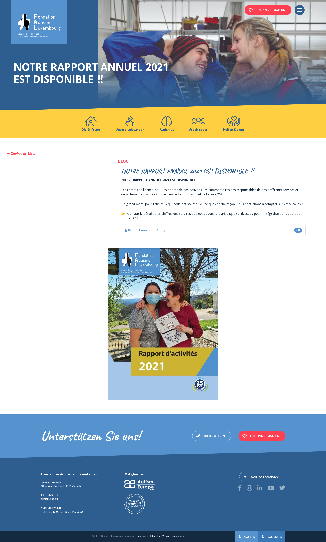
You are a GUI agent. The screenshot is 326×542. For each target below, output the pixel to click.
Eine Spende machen (270, 10)
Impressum (142, 536)
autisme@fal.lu (50, 499)
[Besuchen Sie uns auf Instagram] (249, 488)
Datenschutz (155, 536)
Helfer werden (214, 436)
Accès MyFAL (274, 536)
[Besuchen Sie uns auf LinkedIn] (259, 488)
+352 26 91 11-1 (51, 495)
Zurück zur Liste (23, 153)
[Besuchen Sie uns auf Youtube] (271, 488)
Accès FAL (249, 536)
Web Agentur (168, 536)
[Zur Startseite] (39, 26)
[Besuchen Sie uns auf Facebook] (240, 488)
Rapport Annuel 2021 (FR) (213, 230)
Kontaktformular (265, 476)
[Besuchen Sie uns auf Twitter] (282, 488)
